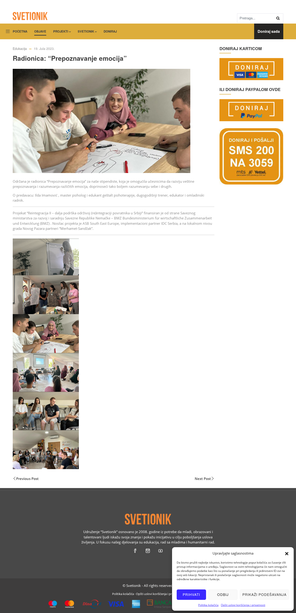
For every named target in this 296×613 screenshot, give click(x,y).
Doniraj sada (269, 31)
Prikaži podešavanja (264, 594)
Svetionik (86, 31)
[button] (286, 553)
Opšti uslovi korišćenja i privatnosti (243, 605)
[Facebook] (135, 550)
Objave (40, 31)
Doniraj (110, 31)
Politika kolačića (208, 605)
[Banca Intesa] (169, 602)
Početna (20, 31)
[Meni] (8, 31)
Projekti (60, 31)
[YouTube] (161, 550)
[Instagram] (148, 550)
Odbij (223, 594)
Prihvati (191, 594)
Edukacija (20, 48)
